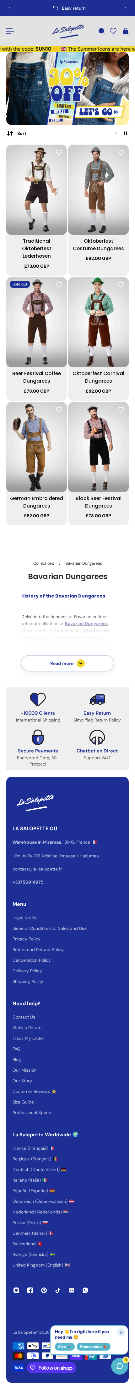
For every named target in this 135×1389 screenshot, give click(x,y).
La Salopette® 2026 (31, 1332)
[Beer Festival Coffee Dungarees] (36, 322)
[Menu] (10, 31)
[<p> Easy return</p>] (67, 8)
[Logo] (67, 31)
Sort (21, 133)
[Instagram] (16, 1290)
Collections (44, 563)
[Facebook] (30, 1290)
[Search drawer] (101, 31)
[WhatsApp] (85, 1290)
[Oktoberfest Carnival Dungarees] (98, 322)
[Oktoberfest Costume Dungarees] (98, 190)
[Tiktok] (58, 1290)
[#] (67, 88)
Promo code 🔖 (93, 1346)
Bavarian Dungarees (83, 563)
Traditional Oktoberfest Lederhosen (36, 248)
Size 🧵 (65, 1346)
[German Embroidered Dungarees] (36, 447)
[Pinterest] (44, 1290)
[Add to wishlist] (59, 152)
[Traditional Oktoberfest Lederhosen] (36, 190)
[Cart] (125, 31)
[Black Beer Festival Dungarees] (98, 447)
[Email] (71, 1290)
